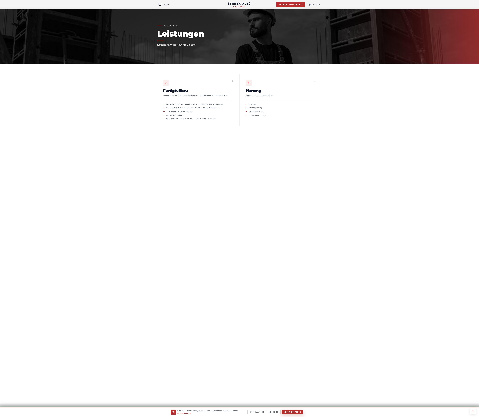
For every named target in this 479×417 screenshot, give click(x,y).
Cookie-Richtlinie (184, 413)
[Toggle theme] (473, 411)
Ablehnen (273, 412)
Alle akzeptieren (292, 412)
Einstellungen (257, 412)
